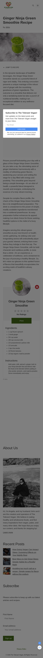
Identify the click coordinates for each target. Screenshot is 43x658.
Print (22, 321)
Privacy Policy (21, 649)
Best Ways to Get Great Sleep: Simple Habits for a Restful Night (25, 562)
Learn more (8, 532)
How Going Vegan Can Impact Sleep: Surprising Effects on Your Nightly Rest (25, 552)
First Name (7, 614)
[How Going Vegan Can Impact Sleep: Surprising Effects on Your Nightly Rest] (6, 552)
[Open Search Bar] (33, 5)
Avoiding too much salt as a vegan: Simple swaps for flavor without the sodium (25, 571)
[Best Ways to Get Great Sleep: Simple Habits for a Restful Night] (6, 562)
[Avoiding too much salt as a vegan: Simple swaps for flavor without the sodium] (6, 571)
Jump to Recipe (12, 67)
